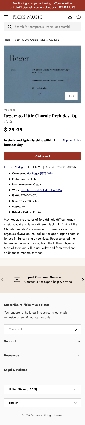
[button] (78, 16)
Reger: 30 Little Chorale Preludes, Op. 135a (36, 40)
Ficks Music (36, 415)
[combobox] (42, 26)
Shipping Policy (71, 140)
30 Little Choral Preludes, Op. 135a (41, 190)
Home (7, 40)
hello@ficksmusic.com (26, 7)
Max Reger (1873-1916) (40, 173)
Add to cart (42, 156)
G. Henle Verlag (13, 167)
